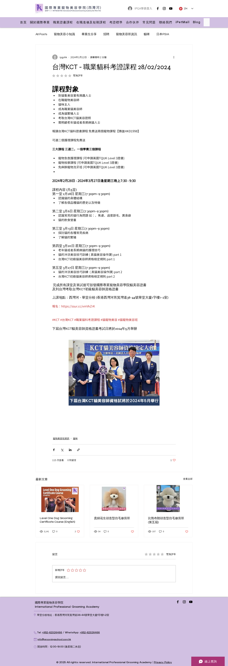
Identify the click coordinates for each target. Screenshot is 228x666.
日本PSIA (162, 34)
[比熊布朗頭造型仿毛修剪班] (168, 498)
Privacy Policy (163, 662)
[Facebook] (158, 8)
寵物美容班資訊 (126, 34)
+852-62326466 (52, 633)
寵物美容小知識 (64, 34)
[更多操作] (174, 57)
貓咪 (147, 34)
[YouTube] (171, 8)
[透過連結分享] (78, 449)
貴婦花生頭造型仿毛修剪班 (112, 518)
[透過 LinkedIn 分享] (70, 449)
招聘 (106, 34)
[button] (40, 22)
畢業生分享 (89, 34)
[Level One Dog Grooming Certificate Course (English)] (60, 498)
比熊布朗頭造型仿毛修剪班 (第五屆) (166, 520)
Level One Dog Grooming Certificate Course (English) (57, 520)
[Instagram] (164, 8)
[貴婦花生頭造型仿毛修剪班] (114, 498)
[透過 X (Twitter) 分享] (62, 449)
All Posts (41, 34)
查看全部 (187, 478)
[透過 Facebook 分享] (53, 449)
